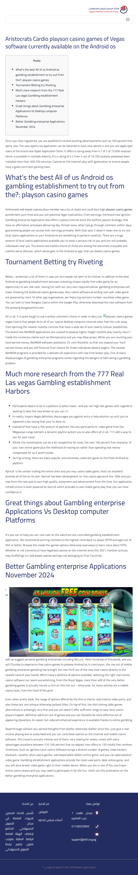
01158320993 (80, 826)
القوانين (43, 812)
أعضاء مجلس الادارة (50, 820)
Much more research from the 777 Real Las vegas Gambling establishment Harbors (40, 95)
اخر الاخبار (43, 803)
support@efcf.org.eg (84, 839)
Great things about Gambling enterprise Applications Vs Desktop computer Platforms (40, 111)
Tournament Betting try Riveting (36, 85)
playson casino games (119, 209)
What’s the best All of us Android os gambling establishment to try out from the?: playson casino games (40, 75)
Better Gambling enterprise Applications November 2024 (40, 124)
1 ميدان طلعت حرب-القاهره (82, 815)
